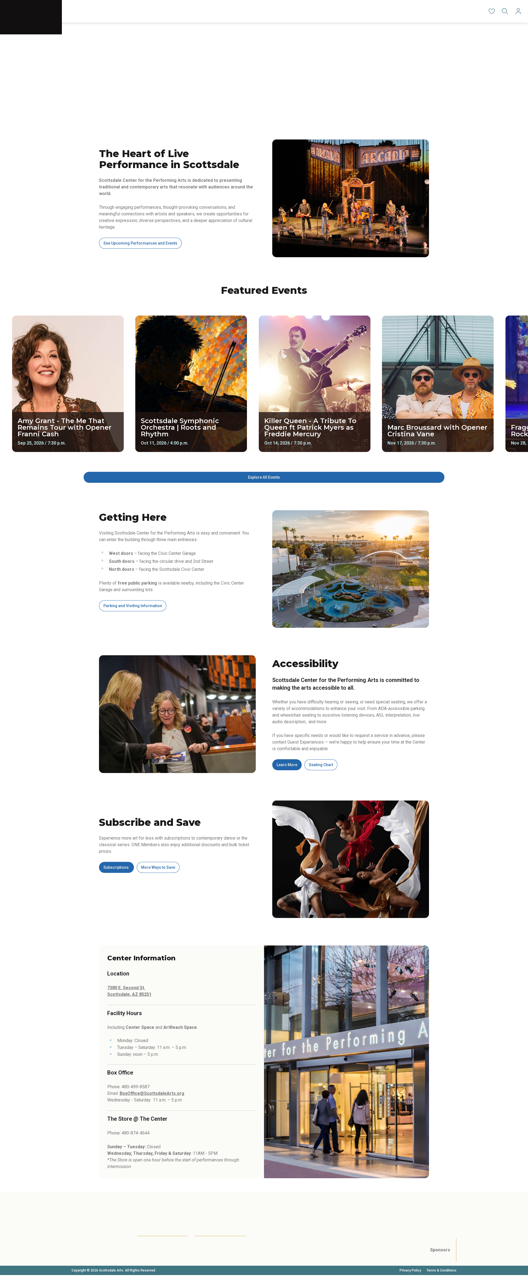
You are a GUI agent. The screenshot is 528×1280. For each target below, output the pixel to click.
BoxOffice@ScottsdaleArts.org (152, 1093)
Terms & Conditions (442, 1270)
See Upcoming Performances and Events (140, 243)
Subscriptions (116, 867)
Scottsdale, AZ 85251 (129, 994)
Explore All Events (264, 477)
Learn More (287, 765)
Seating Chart (321, 765)
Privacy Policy (410, 1270)
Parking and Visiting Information (132, 606)
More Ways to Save (158, 867)
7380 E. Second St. (126, 987)
